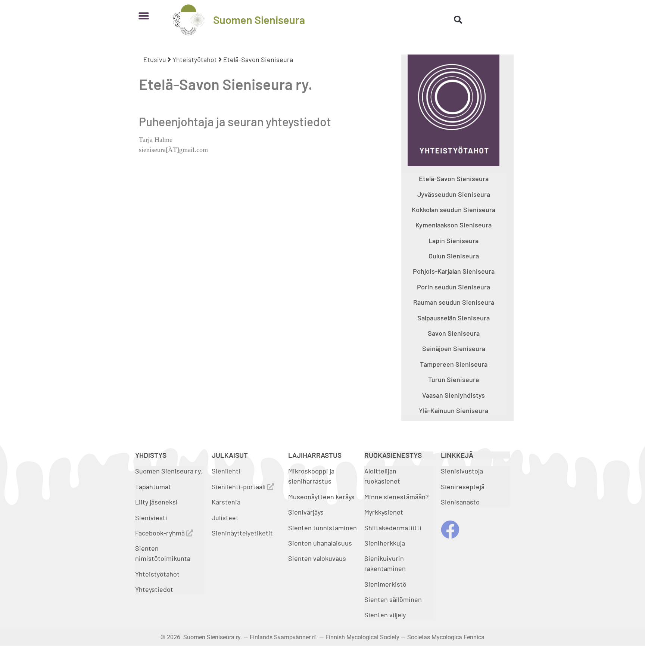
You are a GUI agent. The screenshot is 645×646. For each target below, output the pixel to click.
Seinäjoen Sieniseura (453, 348)
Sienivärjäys (306, 512)
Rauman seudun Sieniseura (453, 302)
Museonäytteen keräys (321, 497)
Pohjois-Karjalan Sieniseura (454, 271)
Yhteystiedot (154, 589)
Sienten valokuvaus (317, 558)
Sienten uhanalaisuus (320, 543)
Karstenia (226, 502)
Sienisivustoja (462, 471)
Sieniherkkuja (384, 543)
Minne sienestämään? (396, 497)
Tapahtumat (153, 486)
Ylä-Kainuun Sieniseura (453, 410)
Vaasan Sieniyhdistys (453, 395)
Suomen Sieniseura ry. (168, 471)
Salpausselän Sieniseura (453, 318)
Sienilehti (226, 471)
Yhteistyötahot (194, 59)
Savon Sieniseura (454, 333)
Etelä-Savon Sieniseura (454, 178)
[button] (143, 15)
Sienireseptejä (462, 486)
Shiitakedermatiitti (392, 528)
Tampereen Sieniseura (453, 364)
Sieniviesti (152, 517)
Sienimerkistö (385, 584)
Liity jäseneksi (156, 502)
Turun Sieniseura (453, 379)
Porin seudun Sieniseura (453, 287)
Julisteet (225, 517)
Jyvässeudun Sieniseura (453, 194)
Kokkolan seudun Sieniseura (453, 209)
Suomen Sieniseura (259, 19)
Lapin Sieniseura (454, 240)
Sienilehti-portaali (239, 486)
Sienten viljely (385, 615)
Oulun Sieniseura (454, 256)
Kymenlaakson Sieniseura (453, 225)
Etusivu (154, 59)
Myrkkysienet (383, 512)
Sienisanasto (460, 502)
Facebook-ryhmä (160, 533)
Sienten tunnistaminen (322, 528)
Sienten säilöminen (393, 599)
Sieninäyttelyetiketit (242, 533)
